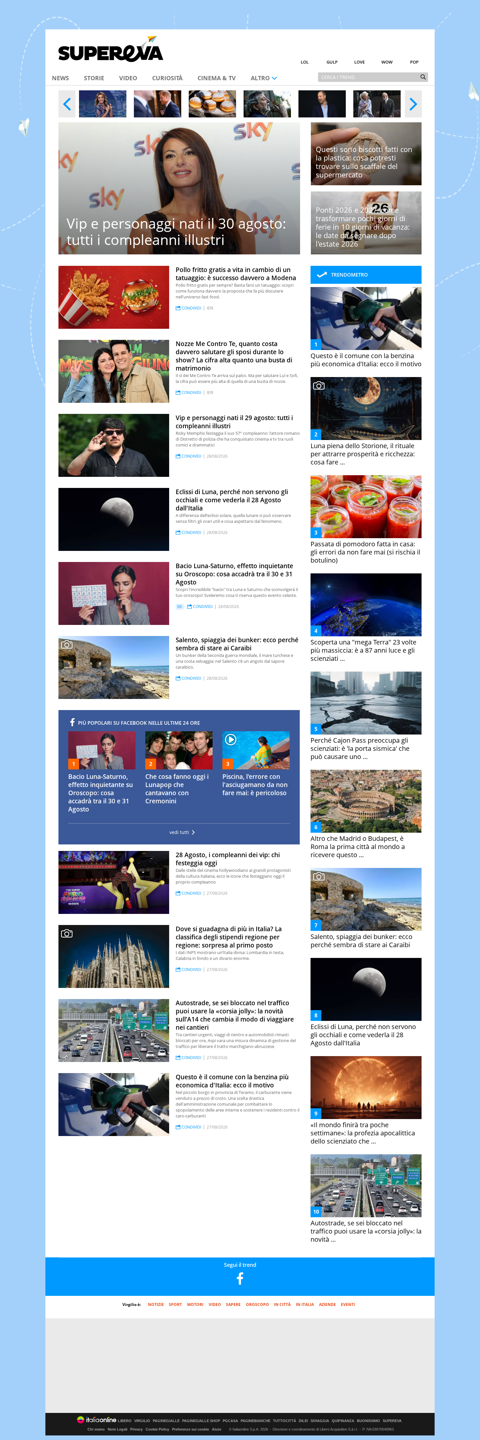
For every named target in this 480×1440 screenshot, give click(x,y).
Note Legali (117, 1429)
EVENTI (348, 1304)
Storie (94, 78)
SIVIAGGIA (320, 1421)
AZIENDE (327, 1304)
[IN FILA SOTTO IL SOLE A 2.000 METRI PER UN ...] (212, 103)
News (60, 78)
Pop (414, 62)
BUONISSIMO (368, 1421)
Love (359, 62)
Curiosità (167, 78)
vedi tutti (179, 832)
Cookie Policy (157, 1429)
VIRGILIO (142, 1421)
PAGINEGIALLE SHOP (201, 1421)
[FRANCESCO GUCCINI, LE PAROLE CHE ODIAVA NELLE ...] (267, 103)
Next (413, 103)
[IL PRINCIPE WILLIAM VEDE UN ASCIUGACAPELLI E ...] (322, 103)
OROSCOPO (257, 1304)
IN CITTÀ (282, 1304)
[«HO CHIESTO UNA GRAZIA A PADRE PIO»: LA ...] (102, 103)
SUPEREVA (392, 1421)
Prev (66, 103)
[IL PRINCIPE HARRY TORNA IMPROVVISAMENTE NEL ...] (157, 103)
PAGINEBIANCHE (255, 1421)
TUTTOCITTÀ (284, 1421)
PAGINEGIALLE (166, 1421)
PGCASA (230, 1421)
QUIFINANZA (343, 1421)
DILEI (303, 1421)
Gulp (332, 62)
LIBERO (125, 1421)
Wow (386, 62)
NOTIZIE (156, 1304)
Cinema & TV (217, 78)
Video (128, 78)
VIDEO (215, 1304)
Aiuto (216, 1429)
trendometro (349, 274)
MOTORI (195, 1304)
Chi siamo (96, 1429)
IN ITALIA (305, 1304)
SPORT (175, 1304)
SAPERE (233, 1304)
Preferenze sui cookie (190, 1429)
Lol (305, 62)
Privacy (136, 1429)
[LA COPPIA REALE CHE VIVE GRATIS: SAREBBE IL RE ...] (377, 103)
